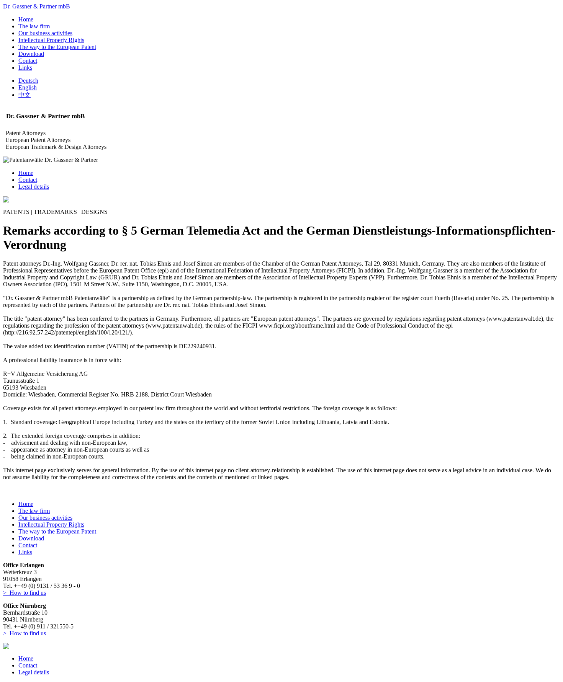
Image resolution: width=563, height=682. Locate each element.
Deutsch (28, 80)
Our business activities (45, 33)
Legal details (33, 186)
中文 (24, 94)
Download (31, 54)
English (27, 87)
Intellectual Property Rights (51, 40)
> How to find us (24, 592)
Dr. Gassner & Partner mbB (36, 6)
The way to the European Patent (57, 47)
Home (25, 19)
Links (25, 67)
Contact (27, 60)
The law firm (34, 26)
